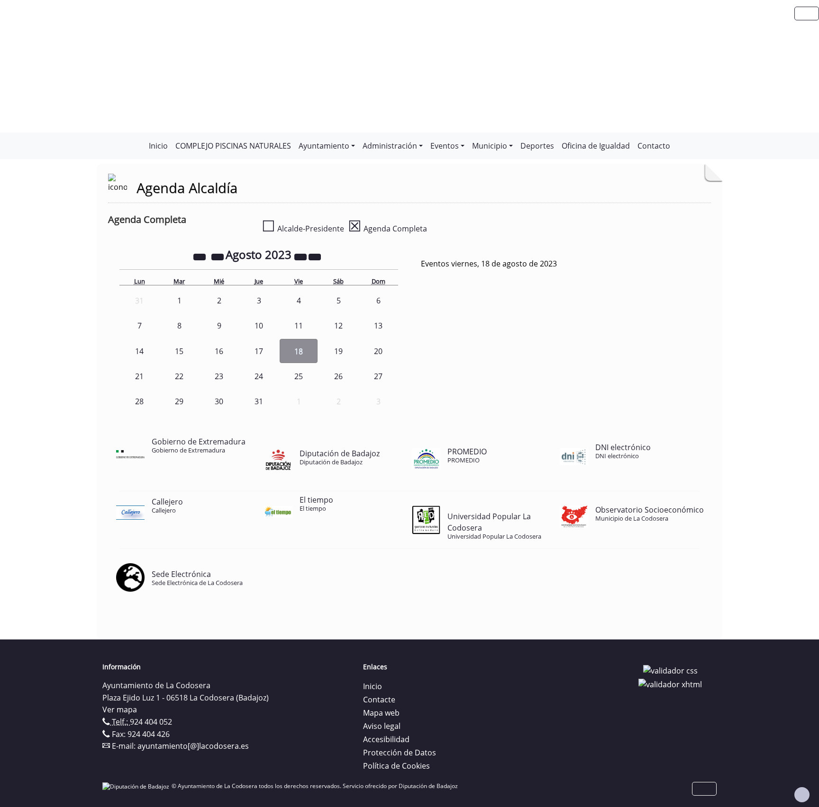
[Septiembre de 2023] (315, 256)
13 (378, 325)
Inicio (158, 146)
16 (219, 351)
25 (298, 376)
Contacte (379, 699)
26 (338, 376)
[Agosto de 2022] (200, 256)
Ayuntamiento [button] (324, 146)
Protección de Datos (399, 752)
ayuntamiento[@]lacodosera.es (193, 746)
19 (338, 351)
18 (298, 351)
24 (259, 376)
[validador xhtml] (670, 684)
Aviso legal (381, 726)
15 (179, 351)
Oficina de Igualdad (596, 146)
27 (378, 376)
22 (179, 376)
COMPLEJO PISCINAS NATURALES (233, 146)
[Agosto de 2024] (301, 256)
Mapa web (381, 713)
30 (219, 401)
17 (259, 351)
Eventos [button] (444, 146)
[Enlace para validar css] (670, 670)
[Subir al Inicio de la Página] (802, 794)
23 (219, 376)
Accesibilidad (386, 739)
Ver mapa (119, 709)
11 (298, 325)
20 (378, 351)
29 (179, 401)
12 (338, 325)
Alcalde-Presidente (303, 228)
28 (139, 401)
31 (259, 401)
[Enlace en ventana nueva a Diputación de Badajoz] (137, 786)
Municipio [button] (489, 146)
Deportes (537, 146)
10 (259, 325)
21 (139, 376)
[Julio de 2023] (218, 256)
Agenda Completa (387, 228)
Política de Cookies (396, 766)
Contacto (653, 146)
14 (139, 351)
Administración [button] (390, 146)
